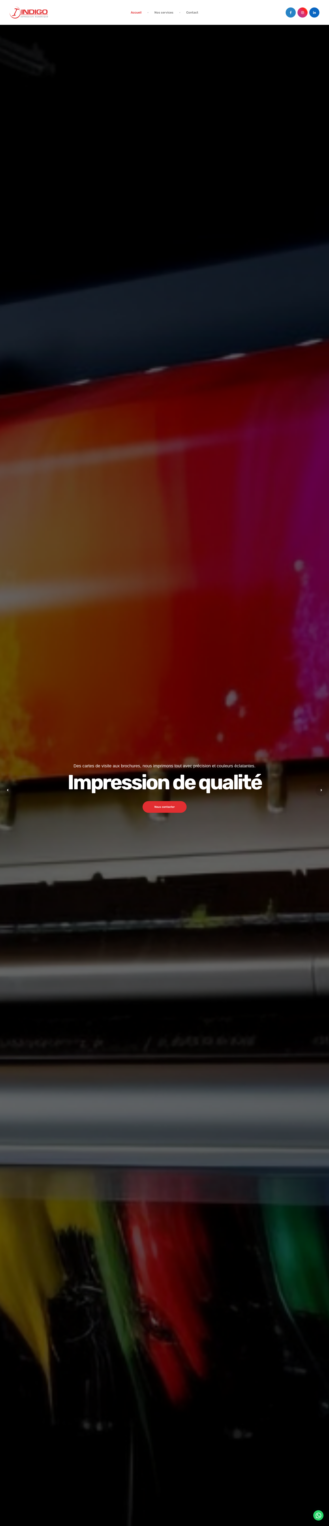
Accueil (136, 12)
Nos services (163, 12)
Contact (192, 12)
